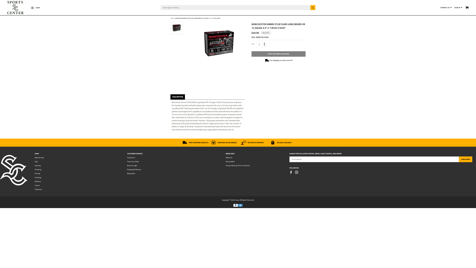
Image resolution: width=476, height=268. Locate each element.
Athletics (38, 181)
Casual (37, 185)
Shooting (38, 169)
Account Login (132, 165)
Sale (36, 161)
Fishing (37, 173)
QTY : (253, 43)
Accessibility (230, 161)
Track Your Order (133, 161)
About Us (229, 157)
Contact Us (131, 157)
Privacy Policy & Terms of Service (238, 165)
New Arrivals (39, 157)
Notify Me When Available (278, 54)
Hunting (38, 165)
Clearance (38, 189)
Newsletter (131, 173)
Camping (38, 177)
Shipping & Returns (134, 169)
